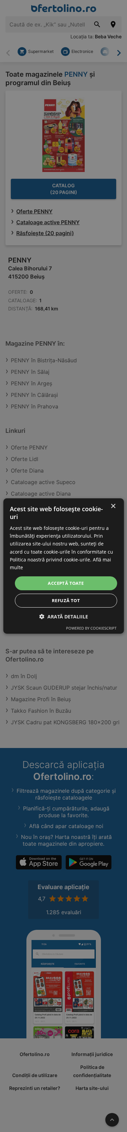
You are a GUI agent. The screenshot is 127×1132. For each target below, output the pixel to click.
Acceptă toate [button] (66, 583)
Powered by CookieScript (91, 628)
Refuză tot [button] (66, 600)
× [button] (112, 506)
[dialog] (63, 566)
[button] (63, 616)
